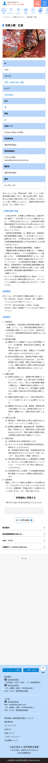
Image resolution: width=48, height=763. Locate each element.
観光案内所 (8, 722)
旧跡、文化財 (9, 82)
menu (44, 5)
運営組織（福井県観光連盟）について (19, 718)
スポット (18, 13)
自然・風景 (19, 82)
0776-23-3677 (13, 685)
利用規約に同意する (26, 497)
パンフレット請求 (13, 670)
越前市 (11, 95)
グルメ (40, 13)
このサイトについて (12, 737)
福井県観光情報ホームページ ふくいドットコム (13, 3)
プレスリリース (10, 725)
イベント (33, 13)
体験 (26, 13)
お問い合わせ (32, 670)
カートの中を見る (23, 520)
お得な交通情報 (37, 3)
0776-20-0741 (13, 702)
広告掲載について (11, 740)
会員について (9, 733)
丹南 (6, 95)
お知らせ (7, 729)
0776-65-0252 (13, 680)
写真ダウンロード (18, 17)
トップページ (7, 17)
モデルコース (11, 13)
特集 (3, 13)
